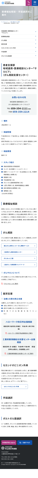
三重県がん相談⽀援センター (13, 252)
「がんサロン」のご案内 (11, 284)
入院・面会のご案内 (15, 21)
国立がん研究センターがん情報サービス (16, 246)
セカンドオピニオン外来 (8, 48)
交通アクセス (26, 442)
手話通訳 (4, 52)
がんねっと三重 (9, 258)
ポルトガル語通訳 (6, 56)
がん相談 (4, 40)
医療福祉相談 (5, 36)
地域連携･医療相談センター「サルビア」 (10, 32)
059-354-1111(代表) (11, 457)
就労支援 (4, 44)
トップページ (4, 21)
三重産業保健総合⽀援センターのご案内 (20, 353)
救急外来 (9, 442)
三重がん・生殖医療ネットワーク (14, 265)
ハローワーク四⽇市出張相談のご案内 (20, 333)
